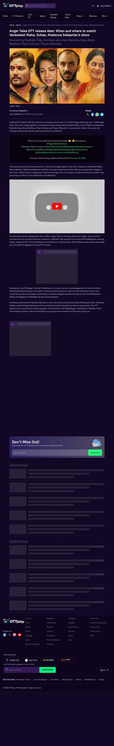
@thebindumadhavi (62, 150)
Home (27, 624)
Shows (27, 632)
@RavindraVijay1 (46, 150)
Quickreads (51, 637)
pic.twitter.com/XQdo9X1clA (65, 153)
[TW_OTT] (9, 636)
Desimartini (67, 680)
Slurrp (101, 680)
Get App (72, 632)
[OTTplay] (13, 6)
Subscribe (95, 453)
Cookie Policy (74, 628)
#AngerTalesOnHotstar (57, 145)
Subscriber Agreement (98, 624)
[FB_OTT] (4, 636)
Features (50, 645)
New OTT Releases (32, 645)
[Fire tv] (66, 661)
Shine (78, 680)
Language (28, 637)
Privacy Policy (95, 632)
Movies (28, 628)
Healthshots (90, 680)
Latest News (51, 624)
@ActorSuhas (32, 150)
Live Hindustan (40, 680)
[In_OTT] (14, 636)
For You (28, 620)
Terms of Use (95, 628)
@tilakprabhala (69, 147)
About (71, 637)
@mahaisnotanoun (85, 147)
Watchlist (50, 620)
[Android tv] (49, 661)
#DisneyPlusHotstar (54, 147)
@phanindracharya (79, 150)
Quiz (70, 641)
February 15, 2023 (77, 159)
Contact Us (94, 620)
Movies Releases (53, 641)
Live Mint (55, 680)
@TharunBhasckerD (44, 153)
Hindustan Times (23, 680)
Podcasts (72, 620)
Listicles (50, 632)
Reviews (50, 628)
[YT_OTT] (19, 636)
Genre (27, 641)
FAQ (91, 637)
